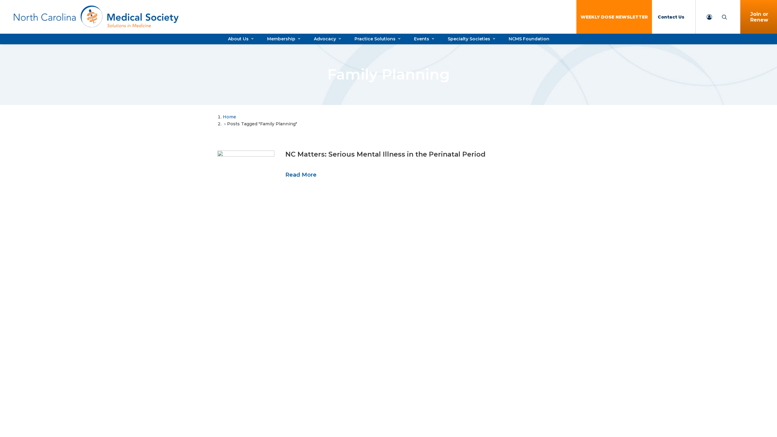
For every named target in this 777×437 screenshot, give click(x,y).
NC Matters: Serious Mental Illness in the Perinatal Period (385, 154)
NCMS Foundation (529, 39)
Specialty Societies (469, 39)
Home (229, 117)
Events (421, 39)
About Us (238, 39)
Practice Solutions (375, 39)
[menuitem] (614, 17)
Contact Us (671, 17)
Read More (301, 174)
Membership (281, 39)
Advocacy (325, 39)
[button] (245, 170)
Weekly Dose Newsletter (614, 17)
